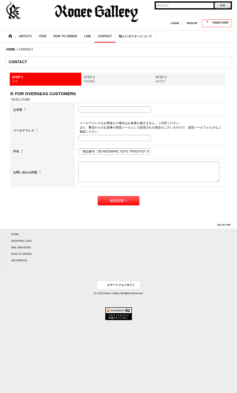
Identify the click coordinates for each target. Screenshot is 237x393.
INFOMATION (19, 260)
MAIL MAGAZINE (21, 247)
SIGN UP (192, 23)
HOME (15, 234)
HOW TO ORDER (21, 254)
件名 (16, 151)
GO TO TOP (224, 225)
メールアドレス (24, 130)
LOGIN (175, 23)
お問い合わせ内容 (25, 172)
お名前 (18, 109)
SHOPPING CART (21, 241)
